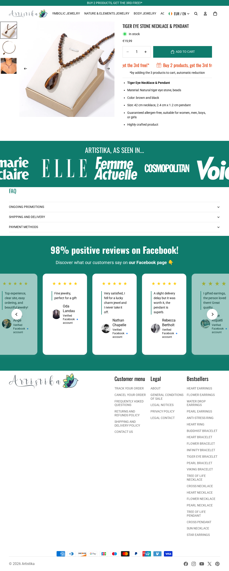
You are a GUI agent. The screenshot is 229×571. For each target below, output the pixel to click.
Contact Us (123, 432)
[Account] (205, 14)
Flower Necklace (201, 499)
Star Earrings (198, 535)
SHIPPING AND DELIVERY (27, 217)
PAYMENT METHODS (23, 227)
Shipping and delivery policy (127, 423)
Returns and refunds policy (127, 413)
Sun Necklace (198, 528)
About (156, 388)
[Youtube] (201, 564)
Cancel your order (130, 395)
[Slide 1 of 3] (9, 30)
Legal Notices (162, 405)
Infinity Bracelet (201, 450)
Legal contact (163, 418)
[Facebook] (186, 564)
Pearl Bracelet (199, 463)
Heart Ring (195, 424)
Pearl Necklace (200, 505)
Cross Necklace (200, 486)
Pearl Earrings (199, 411)
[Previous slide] (24, 69)
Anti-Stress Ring (200, 418)
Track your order (129, 388)
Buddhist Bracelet (202, 431)
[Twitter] (209, 564)
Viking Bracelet (200, 469)
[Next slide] (109, 69)
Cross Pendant (199, 522)
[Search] (196, 14)
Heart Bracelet (199, 437)
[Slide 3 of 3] (9, 66)
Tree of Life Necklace (196, 477)
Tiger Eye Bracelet (202, 456)
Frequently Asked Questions (129, 403)
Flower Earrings (201, 395)
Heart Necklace (200, 492)
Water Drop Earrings (196, 403)
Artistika (28, 564)
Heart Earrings (199, 388)
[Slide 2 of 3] (9, 48)
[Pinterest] (217, 564)
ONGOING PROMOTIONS (26, 207)
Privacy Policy (162, 411)
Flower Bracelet (201, 443)
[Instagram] (193, 564)
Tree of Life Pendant (196, 513)
